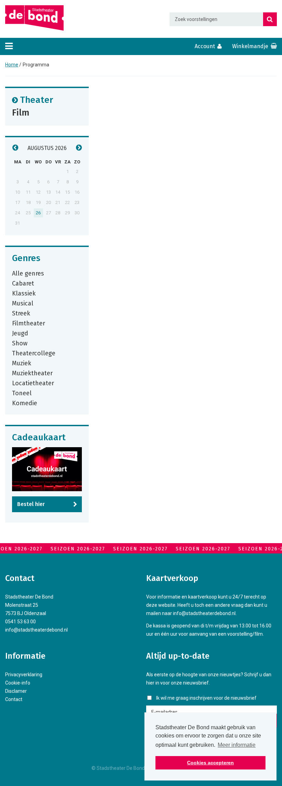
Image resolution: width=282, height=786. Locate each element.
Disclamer (16, 691)
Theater (36, 100)
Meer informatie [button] (237, 745)
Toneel (22, 392)
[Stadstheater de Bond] (34, 18)
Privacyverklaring (23, 674)
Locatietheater (33, 382)
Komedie (24, 402)
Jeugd (20, 333)
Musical (22, 303)
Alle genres (28, 273)
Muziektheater (32, 372)
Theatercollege (33, 352)
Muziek (21, 362)
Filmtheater (28, 323)
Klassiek (24, 293)
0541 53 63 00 (20, 621)
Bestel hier (31, 504)
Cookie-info (17, 683)
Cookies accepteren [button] (210, 762)
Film (20, 112)
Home (11, 64)
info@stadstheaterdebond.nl (36, 630)
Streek (21, 313)
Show (20, 343)
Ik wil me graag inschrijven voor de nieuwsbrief (206, 698)
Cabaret (23, 283)
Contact (13, 699)
